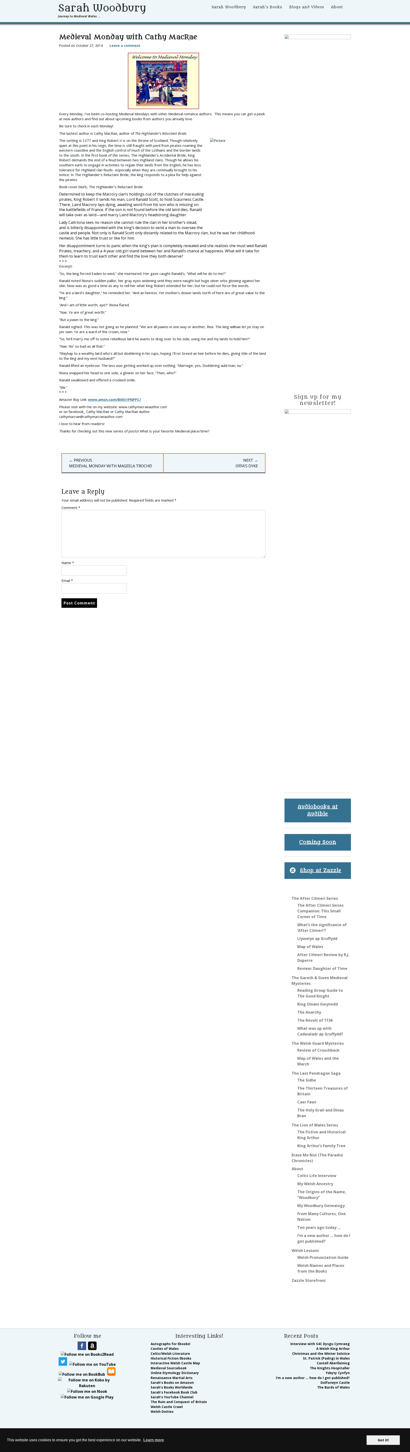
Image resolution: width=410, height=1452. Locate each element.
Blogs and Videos (306, 7)
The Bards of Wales (333, 1387)
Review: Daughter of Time (322, 968)
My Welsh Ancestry (315, 1183)
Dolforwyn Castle (335, 1382)
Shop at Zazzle (320, 870)
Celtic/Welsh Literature (170, 1353)
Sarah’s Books (267, 7)
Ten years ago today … (318, 1227)
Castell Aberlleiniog (333, 1363)
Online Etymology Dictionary (175, 1373)
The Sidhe (306, 1080)
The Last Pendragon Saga (316, 1073)
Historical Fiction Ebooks (171, 1358)
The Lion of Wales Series (315, 1125)
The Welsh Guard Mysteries (318, 1043)
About (337, 7)
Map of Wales (310, 946)
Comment (70, 507)
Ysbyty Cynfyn (338, 1373)
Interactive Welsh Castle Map (175, 1363)
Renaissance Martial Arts (171, 1377)
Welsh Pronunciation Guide (323, 1257)
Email (67, 580)
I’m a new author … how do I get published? (313, 1377)
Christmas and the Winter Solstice (321, 1353)
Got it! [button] (383, 1440)
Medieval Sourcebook (168, 1368)
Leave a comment (125, 45)
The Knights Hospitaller (330, 1368)
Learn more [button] (153, 1440)
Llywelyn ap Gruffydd (317, 938)
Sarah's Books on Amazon (172, 1382)
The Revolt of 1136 (315, 1020)
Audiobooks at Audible (318, 810)
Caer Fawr (307, 1102)
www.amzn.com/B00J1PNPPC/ (114, 399)
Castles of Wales (165, 1348)
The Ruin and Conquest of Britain (179, 1401)
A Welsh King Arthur (333, 1348)
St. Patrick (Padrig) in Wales (326, 1358)
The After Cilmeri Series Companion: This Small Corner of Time (320, 911)
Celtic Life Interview (316, 1175)
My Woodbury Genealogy (321, 1205)
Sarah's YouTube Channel (172, 1397)
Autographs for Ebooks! (170, 1344)
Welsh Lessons (305, 1250)
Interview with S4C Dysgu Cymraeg (320, 1344)
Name (67, 562)
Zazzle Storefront (309, 1280)
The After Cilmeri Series (315, 898)
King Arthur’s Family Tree (321, 1145)
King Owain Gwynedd (317, 1004)
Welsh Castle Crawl (167, 1406)
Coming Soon (317, 842)
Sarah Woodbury (102, 8)
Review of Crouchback (318, 1050)
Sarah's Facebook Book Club (174, 1392)
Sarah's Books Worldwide (172, 1387)
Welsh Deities (162, 1411)
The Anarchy (309, 1012)
